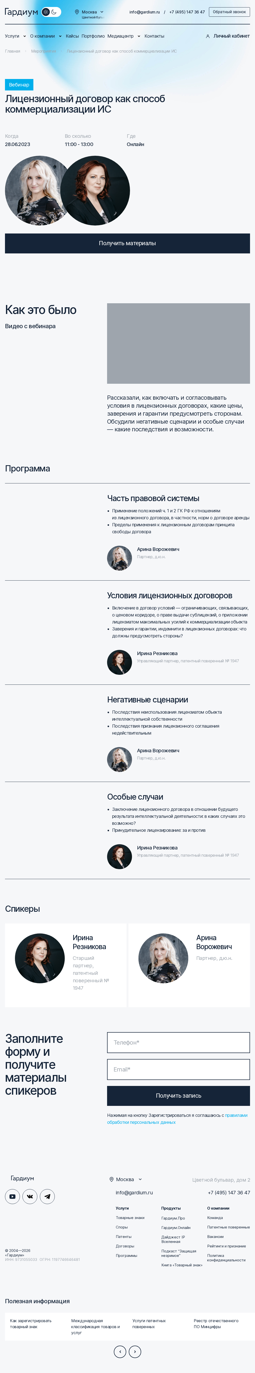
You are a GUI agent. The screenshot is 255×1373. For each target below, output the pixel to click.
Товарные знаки (130, 1218)
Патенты (123, 1236)
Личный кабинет (231, 36)
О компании (42, 36)
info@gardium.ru (144, 11)
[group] (35, 1327)
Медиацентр (120, 36)
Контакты (154, 36)
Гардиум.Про (173, 1218)
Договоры (125, 1246)
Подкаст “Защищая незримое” (178, 1253)
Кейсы (72, 36)
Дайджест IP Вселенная (173, 1239)
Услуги (12, 36)
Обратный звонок (229, 11)
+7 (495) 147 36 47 (187, 11)
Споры (122, 1227)
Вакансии (215, 1236)
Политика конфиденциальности (226, 1257)
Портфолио (93, 36)
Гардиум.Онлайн (176, 1227)
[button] (120, 1352)
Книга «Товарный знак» (182, 1265)
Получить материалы (127, 243)
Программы (126, 1255)
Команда (215, 1218)
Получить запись (178, 1095)
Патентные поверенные (228, 1227)
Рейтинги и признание (226, 1246)
